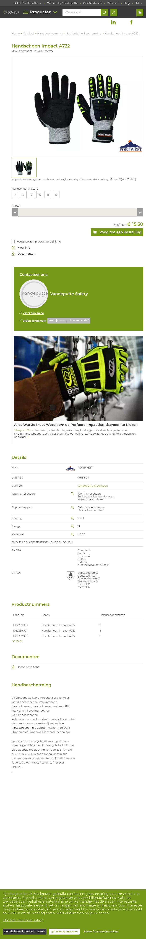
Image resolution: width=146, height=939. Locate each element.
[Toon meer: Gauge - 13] (72, 526)
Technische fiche (28, 667)
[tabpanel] (24, 167)
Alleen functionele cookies (101, 931)
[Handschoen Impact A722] (77, 106)
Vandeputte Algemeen (92, 485)
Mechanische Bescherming (83, 33)
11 (48, 194)
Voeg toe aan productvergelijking (39, 241)
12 (56, 194)
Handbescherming (49, 33)
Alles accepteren (67, 931)
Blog (127, 3)
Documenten (26, 253)
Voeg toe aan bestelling (120, 232)
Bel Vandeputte (27, 3)
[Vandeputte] (11, 12)
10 (39, 194)
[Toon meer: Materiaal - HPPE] (72, 534)
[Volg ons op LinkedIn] (113, 22)
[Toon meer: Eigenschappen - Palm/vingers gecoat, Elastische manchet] (72, 507)
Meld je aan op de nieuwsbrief (68, 320)
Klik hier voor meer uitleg (23, 920)
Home (16, 33)
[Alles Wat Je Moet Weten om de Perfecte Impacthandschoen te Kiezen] (78, 388)
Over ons (113, 3)
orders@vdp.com (34, 320)
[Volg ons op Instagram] (122, 22)
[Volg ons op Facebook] (131, 22)
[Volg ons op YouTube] (140, 22)
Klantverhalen (92, 3)
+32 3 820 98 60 (33, 313)
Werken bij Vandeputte (62, 3)
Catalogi (28, 33)
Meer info (23, 247)
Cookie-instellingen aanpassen (24, 931)
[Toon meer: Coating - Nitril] (72, 518)
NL (138, 3)
